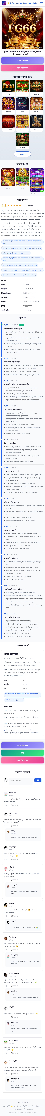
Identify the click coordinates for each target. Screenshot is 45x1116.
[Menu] (41, 3)
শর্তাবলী (18, 1102)
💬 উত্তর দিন (14, 805)
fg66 (4, 210)
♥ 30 (6, 805)
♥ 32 (6, 1053)
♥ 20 (6, 859)
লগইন (22, 753)
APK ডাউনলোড (22, 60)
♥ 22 (6, 1074)
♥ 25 (6, 1017)
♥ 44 (6, 986)
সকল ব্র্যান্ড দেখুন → (22, 154)
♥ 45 (6, 916)
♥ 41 (6, 950)
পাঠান (37, 780)
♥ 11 (6, 880)
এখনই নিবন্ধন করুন (22, 68)
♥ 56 (6, 826)
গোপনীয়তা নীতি (25, 1102)
